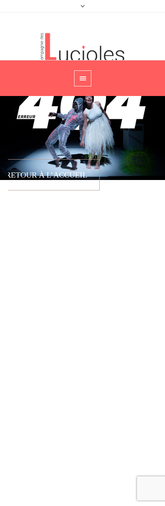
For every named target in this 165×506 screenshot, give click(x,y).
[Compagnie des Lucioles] (83, 47)
